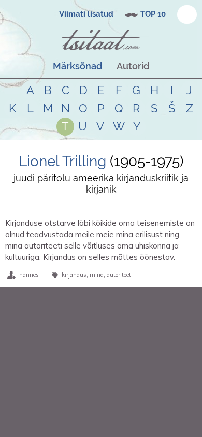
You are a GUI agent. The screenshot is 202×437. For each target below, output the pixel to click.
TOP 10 (153, 14)
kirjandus (74, 275)
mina (97, 275)
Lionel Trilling (62, 161)
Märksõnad (77, 66)
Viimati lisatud (86, 14)
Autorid (133, 66)
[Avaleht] (101, 40)
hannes (29, 275)
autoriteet (119, 275)
